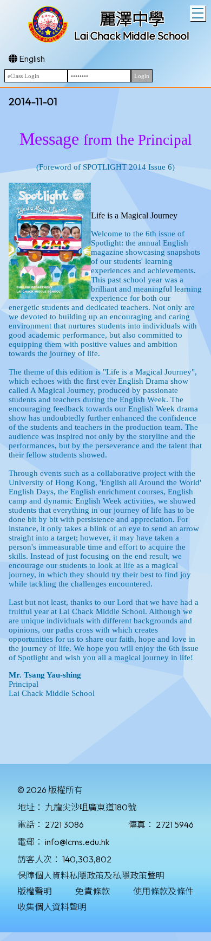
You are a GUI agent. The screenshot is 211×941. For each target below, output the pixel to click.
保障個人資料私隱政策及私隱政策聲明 (90, 875)
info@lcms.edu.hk (77, 841)
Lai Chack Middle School (131, 35)
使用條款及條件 (163, 891)
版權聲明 (34, 891)
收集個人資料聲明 (52, 906)
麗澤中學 (132, 19)
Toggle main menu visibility (198, 13)
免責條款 (92, 891)
